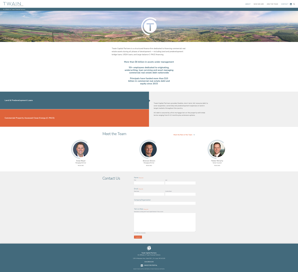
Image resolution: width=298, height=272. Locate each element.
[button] (294, 4)
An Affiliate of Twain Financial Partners (149, 255)
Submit (137, 237)
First (135, 180)
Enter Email (136, 191)
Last (166, 180)
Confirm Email (168, 191)
